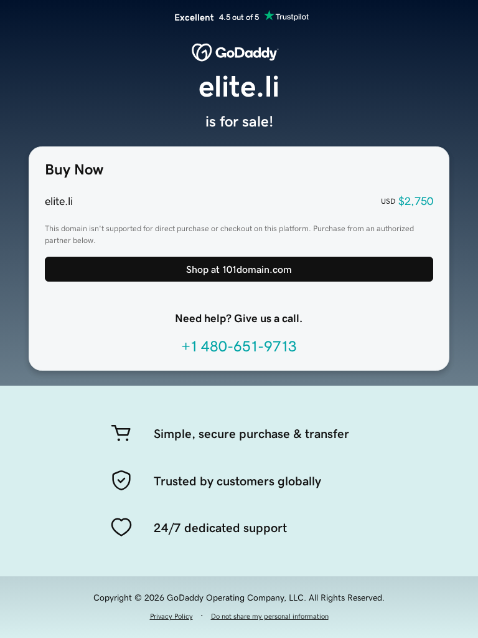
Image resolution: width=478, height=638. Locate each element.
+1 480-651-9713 (239, 346)
